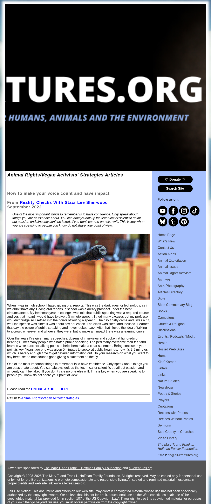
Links (161, 374)
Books (162, 311)
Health (162, 343)
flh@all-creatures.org (183, 455)
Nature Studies (168, 381)
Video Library (167, 438)
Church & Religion (171, 324)
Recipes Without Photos (175, 419)
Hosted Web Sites (171, 349)
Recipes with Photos (173, 413)
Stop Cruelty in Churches (176, 432)
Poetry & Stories (169, 393)
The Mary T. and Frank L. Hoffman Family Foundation (83, 468)
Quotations (165, 406)
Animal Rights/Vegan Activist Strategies (50, 398)
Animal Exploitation (172, 260)
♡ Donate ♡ (175, 179)
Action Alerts (167, 254)
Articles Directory (170, 292)
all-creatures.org (140, 468)
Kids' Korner (167, 362)
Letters (163, 368)
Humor (163, 355)
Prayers (163, 400)
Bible (161, 298)
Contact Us (166, 247)
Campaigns (166, 317)
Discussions (167, 330)
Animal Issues (168, 266)
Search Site (175, 188)
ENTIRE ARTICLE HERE (50, 389)
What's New (166, 241)
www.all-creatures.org (69, 483)
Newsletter (165, 387)
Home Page (166, 235)
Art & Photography (171, 286)
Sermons (164, 425)
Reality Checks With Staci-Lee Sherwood (64, 202)
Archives (164, 279)
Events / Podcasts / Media (176, 336)
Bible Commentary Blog (175, 305)
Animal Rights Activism (174, 273)
